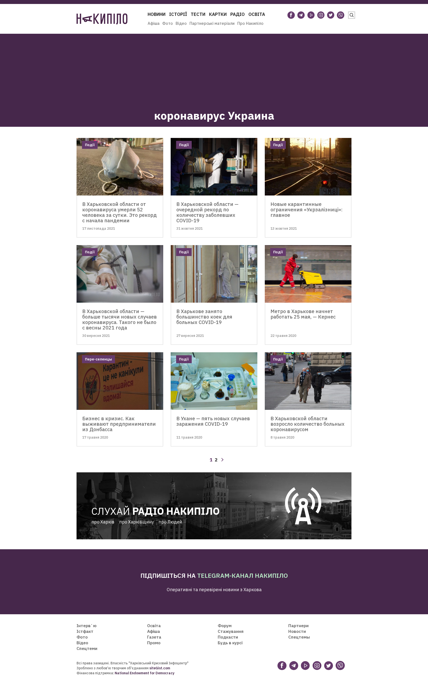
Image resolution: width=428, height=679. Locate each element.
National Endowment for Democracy (144, 673)
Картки (218, 14)
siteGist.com (159, 668)
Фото (167, 23)
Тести (198, 14)
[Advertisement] (214, 68)
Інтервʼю (87, 625)
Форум (225, 625)
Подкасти (228, 637)
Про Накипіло (250, 23)
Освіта (256, 14)
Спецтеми (87, 648)
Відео (181, 23)
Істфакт (85, 631)
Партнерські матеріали (212, 23)
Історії (178, 14)
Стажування (230, 631)
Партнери (298, 625)
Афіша (154, 23)
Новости (297, 631)
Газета (154, 637)
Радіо (237, 14)
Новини (156, 14)
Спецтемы (299, 637)
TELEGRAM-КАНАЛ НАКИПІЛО (242, 575)
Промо (153, 643)
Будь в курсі (230, 643)
